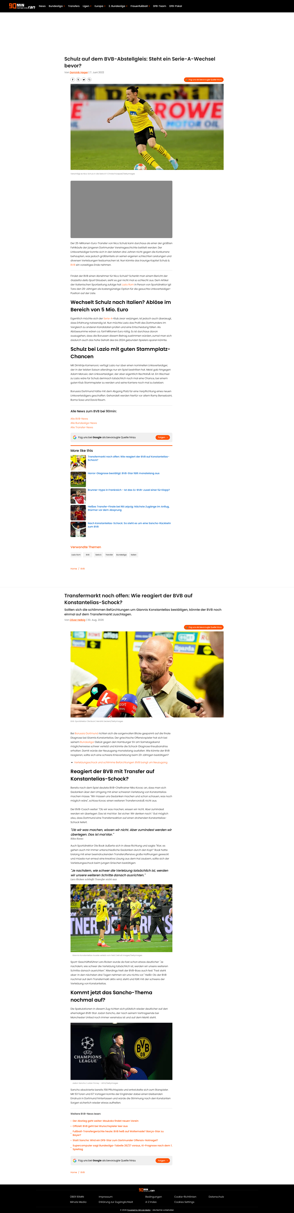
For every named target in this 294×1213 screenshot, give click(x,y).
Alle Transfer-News (82, 427)
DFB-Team (159, 6)
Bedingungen (153, 1197)
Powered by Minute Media (138, 1210)
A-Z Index (150, 1202)
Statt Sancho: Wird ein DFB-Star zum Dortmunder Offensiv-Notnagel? (115, 1140)
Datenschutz (216, 1197)
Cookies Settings (184, 1202)
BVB (73, 265)
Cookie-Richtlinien (185, 1197)
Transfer (109, 554)
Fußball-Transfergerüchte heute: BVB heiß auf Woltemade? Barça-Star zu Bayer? (118, 1133)
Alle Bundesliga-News (84, 423)
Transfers (74, 6)
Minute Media (78, 1202)
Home (74, 568)
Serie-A (108, 318)
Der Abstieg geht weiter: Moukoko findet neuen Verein (105, 1121)
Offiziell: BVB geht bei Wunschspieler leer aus (100, 1126)
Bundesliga (121, 554)
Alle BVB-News (79, 418)
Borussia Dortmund (86, 733)
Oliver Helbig (77, 620)
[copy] (89, 79)
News (42, 6)
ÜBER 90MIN (77, 1197)
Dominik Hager (79, 72)
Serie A (98, 554)
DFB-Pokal (175, 6)
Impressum (106, 1197)
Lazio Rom (128, 284)
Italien (133, 554)
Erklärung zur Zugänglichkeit (116, 1202)
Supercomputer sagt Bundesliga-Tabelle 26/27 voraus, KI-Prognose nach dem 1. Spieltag (122, 1147)
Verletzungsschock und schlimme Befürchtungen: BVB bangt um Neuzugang (120, 762)
